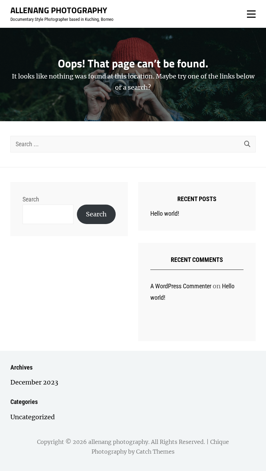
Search (31, 199)
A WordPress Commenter (180, 286)
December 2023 (34, 382)
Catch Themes (155, 451)
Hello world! (164, 213)
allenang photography (58, 10)
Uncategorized (32, 417)
